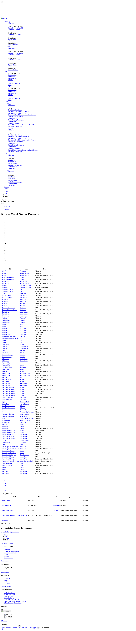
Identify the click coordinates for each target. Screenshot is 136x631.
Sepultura (22, 277)
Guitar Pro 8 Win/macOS (15, 28)
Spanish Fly (5, 467)
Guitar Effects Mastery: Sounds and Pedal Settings (23, 125)
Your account (5, 561)
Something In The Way (9, 453)
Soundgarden (23, 312)
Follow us (4, 621)
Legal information (6, 627)
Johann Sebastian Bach (26, 461)
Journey (22, 363)
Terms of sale (25, 627)
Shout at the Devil (7, 400)
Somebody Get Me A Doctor (10, 449)
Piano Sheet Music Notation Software (15, 601)
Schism (4, 340)
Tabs (5, 71)
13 (5, 487)
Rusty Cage (5, 312)
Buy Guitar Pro (14, 532)
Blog (5, 153)
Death (21, 338)
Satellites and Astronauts (9, 336)
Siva (3, 412)
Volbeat (22, 353)
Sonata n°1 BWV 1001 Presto (10, 461)
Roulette (4, 285)
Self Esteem (5, 359)
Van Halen (23, 299)
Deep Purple (23, 434)
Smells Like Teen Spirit (9, 430)
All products (11, 23)
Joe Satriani (23, 293)
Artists (6, 101)
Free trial (7, 549)
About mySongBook (14, 83)
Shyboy (4, 402)
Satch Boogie (6, 328)
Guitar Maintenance (14, 123)
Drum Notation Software (11, 599)
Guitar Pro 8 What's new (11, 551)
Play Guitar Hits (13, 45)
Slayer (21, 463)
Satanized (4, 324)
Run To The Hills (7, 297)
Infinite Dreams (6, 505)
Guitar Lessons (12, 167)
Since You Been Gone (8, 406)
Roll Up (4, 271)
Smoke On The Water (8, 436)
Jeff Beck (22, 424)
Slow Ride (5, 426)
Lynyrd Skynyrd (24, 404)
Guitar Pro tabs (8, 558)
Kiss (21, 377)
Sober (3, 444)
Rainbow (22, 406)
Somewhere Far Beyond (9, 455)
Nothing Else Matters (8, 510)
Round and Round (7, 289)
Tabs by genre (12, 78)
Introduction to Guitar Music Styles (18, 111)
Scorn (3, 350)
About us (7, 578)
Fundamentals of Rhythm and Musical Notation (22, 115)
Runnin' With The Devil (9, 310)
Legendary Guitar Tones (15, 126)
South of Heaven (7, 463)
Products (7, 21)
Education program (10, 553)
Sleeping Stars (6, 422)
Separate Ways (6, 363)
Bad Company (24, 383)
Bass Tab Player (9, 598)
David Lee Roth (24, 402)
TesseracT (23, 318)
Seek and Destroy (7, 355)
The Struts (23, 271)
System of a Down (25, 285)
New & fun (11, 168)
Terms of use (16, 627)
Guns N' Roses (24, 440)
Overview (7, 206)
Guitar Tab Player (9, 594)
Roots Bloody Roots (8, 277)
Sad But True (6, 320)
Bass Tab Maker (9, 596)
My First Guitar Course (15, 110)
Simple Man (5, 404)
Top (2, 629)
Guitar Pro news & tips (15, 165)
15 (5, 490)
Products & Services (7, 543)
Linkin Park (23, 457)
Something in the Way (8, 451)
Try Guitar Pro (5, 532)
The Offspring (24, 359)
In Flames (22, 336)
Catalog (6, 208)
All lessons (11, 105)
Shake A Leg (6, 371)
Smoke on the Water (8, 434)
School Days (5, 344)
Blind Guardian (24, 414)
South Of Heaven (7, 465)
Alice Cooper (24, 346)
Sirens (4, 410)
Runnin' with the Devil (8, 308)
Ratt (21, 289)
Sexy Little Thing (7, 367)
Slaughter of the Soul (8, 416)
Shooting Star (6, 383)
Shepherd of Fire (7, 373)
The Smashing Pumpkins (27, 412)
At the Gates (23, 416)
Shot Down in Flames (8, 387)
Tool (21, 340)
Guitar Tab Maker (9, 593)
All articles (11, 155)
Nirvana (22, 430)
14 (5, 488)
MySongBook (12, 39)
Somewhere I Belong (8, 457)
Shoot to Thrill (6, 381)
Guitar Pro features (6, 586)
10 (5, 482)
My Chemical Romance (27, 418)
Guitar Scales (12, 121)
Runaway (4, 303)
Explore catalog (12, 75)
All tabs (10, 80)
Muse (21, 444)
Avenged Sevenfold (25, 373)
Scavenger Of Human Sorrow (10, 338)
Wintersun (23, 422)
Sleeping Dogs (6, 420)
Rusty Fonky (5, 316)
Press (5, 580)
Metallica (22, 320)
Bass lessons (11, 160)
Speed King (5, 471)
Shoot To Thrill (6, 379)
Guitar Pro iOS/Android (15, 34)
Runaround (5, 299)
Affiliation (7, 583)
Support (6, 187)
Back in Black (6, 500)
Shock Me (5, 377)
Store (5, 188)
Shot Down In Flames (8, 389)
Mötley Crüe (23, 397)
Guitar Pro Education (14, 29)
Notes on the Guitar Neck (15, 116)
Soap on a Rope (6, 442)
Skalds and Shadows (8, 414)
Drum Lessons (12, 163)
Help (5, 582)
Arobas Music (5, 572)
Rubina (4, 293)
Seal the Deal (6, 353)
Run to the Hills (6, 295)
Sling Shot (5, 424)
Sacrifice (5, 318)
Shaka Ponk (23, 316)
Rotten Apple (6, 281)
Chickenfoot (23, 367)
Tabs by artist (12, 76)
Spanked (4, 469)
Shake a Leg (5, 369)
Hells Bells (5, 520)
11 (5, 483)
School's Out (5, 346)
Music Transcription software (12, 603)
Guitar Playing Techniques (16, 120)
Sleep (3, 418)
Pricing (10, 85)
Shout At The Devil (8, 397)
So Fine (4, 440)
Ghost (21, 324)
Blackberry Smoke (25, 420)
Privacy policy (34, 627)
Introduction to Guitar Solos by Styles (19, 113)
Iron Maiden (23, 295)
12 (5, 485)
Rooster (4, 273)
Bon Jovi (22, 303)
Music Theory (12, 162)
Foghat (22, 426)
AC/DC (22, 344)
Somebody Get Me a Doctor (10, 447)
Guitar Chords (12, 118)
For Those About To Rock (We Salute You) (15, 515)
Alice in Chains (24, 273)
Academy (7, 103)
